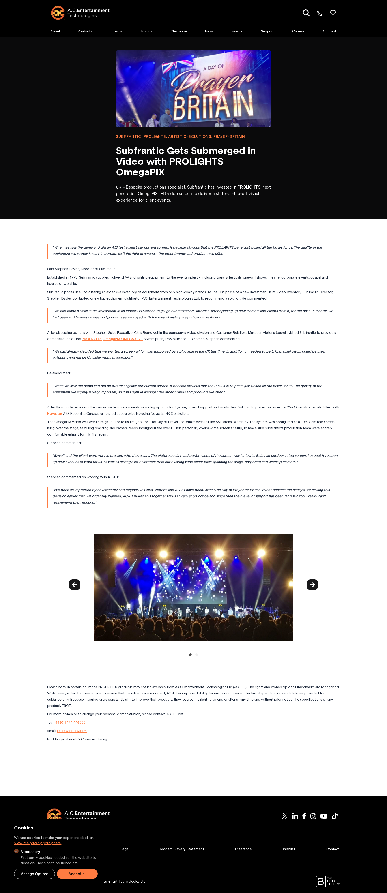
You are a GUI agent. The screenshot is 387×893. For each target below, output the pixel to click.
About (55, 31)
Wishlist (289, 849)
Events (237, 31)
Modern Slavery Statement (182, 849)
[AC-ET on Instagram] (313, 816)
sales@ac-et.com (72, 731)
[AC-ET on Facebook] (304, 816)
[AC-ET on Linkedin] (295, 816)
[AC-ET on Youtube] (324, 816)
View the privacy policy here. (37, 843)
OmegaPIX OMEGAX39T (123, 339)
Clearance (179, 31)
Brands (147, 31)
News (209, 31)
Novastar (54, 413)
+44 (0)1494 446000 (69, 722)
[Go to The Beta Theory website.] (328, 881)
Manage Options (34, 874)
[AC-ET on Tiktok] (335, 816)
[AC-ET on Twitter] (284, 816)
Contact (329, 31)
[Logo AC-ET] (83, 12)
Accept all (77, 874)
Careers (298, 31)
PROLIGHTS (92, 339)
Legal (125, 849)
